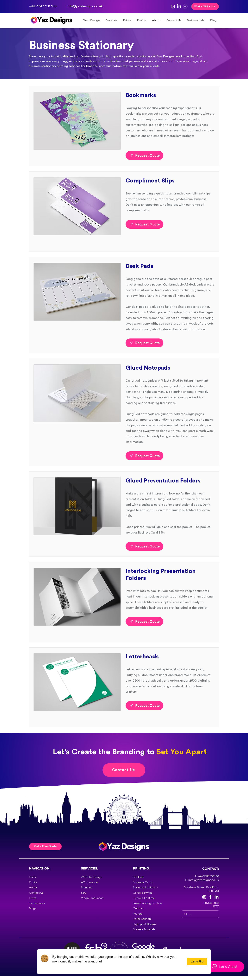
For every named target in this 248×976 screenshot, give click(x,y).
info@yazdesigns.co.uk (85, 6)
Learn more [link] (62, 966)
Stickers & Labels (144, 929)
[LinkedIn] (179, 6)
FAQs (32, 898)
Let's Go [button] (197, 961)
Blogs (32, 908)
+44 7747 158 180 (43, 6)
